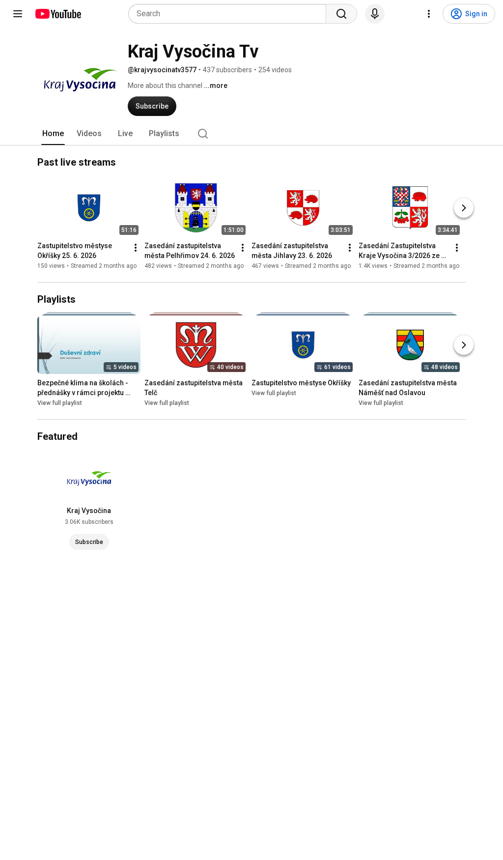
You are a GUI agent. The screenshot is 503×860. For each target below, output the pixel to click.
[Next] (464, 208)
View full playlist (59, 403)
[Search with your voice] (375, 14)
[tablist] (251, 133)
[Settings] (429, 14)
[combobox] (230, 14)
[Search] (341, 14)
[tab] (53, 133)
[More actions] (135, 248)
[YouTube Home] (58, 14)
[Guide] (18, 14)
